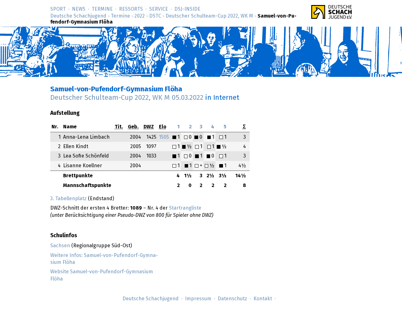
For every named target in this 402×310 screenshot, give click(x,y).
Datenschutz (232, 298)
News (78, 9)
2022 (139, 16)
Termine (102, 9)
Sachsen (60, 245)
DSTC (155, 16)
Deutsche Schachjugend (78, 16)
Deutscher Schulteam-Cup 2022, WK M (209, 16)
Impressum (198, 298)
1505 (164, 137)
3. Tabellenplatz (68, 198)
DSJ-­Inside (187, 9)
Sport (58, 9)
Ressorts (131, 9)
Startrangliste (185, 208)
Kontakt (262, 298)
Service (158, 9)
